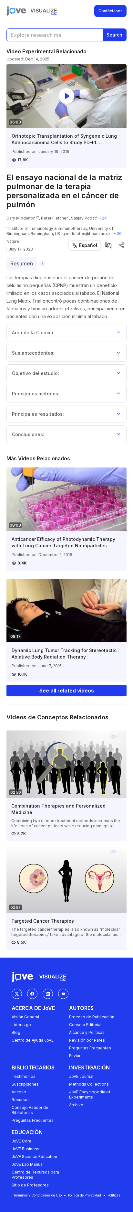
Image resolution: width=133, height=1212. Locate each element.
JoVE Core (21, 1141)
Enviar (74, 1055)
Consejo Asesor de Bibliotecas (30, 1110)
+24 (103, 218)
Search (114, 35)
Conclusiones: (28, 434)
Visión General (25, 1016)
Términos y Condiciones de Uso (37, 1195)
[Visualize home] (43, 11)
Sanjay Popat (83, 218)
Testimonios (24, 1076)
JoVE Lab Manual (28, 1164)
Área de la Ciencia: (33, 332)
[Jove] (16, 11)
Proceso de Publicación (91, 1016)
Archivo (76, 1104)
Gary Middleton (21, 218)
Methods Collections (89, 1084)
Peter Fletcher (54, 218)
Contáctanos (110, 10)
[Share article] (121, 245)
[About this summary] (42, 263)
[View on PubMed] (108, 245)
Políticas (113, 1195)
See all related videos (66, 690)
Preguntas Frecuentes (90, 1048)
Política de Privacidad (84, 1195)
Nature (12, 241)
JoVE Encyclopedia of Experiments (89, 1094)
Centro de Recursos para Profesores (35, 1175)
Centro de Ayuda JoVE (33, 1040)
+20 (118, 233)
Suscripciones (25, 1084)
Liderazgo (21, 1024)
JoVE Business (25, 1148)
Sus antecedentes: (33, 353)
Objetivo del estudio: (35, 373)
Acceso (19, 1091)
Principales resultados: (38, 414)
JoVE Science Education (34, 1156)
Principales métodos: (35, 393)
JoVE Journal (81, 1076)
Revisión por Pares (87, 1040)
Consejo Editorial (85, 1024)
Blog (16, 1032)
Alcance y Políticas (87, 1032)
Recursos (21, 1099)
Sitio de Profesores (30, 1185)
